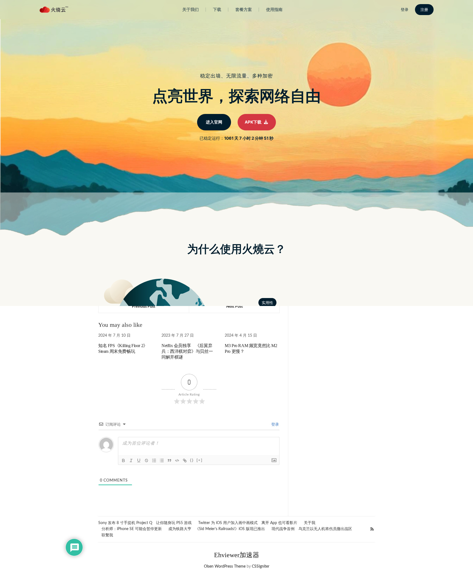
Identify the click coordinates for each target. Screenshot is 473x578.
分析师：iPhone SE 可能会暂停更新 (132, 529)
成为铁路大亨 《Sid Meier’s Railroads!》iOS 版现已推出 (216, 529)
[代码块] (177, 460)
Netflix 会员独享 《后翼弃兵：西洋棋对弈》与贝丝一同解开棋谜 (187, 351)
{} (192, 460)
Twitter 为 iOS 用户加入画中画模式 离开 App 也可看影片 (247, 523)
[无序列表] (162, 460)
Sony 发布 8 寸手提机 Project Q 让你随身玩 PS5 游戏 (145, 523)
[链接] (185, 460)
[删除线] (146, 460)
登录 (274, 425)
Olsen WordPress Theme (225, 566)
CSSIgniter (260, 566)
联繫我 (107, 535)
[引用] (169, 460)
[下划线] (139, 460)
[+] (200, 460)
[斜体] (131, 460)
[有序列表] (154, 460)
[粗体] (123, 460)
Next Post (234, 306)
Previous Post (143, 306)
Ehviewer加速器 (236, 555)
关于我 (309, 523)
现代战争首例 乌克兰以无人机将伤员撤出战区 (312, 529)
